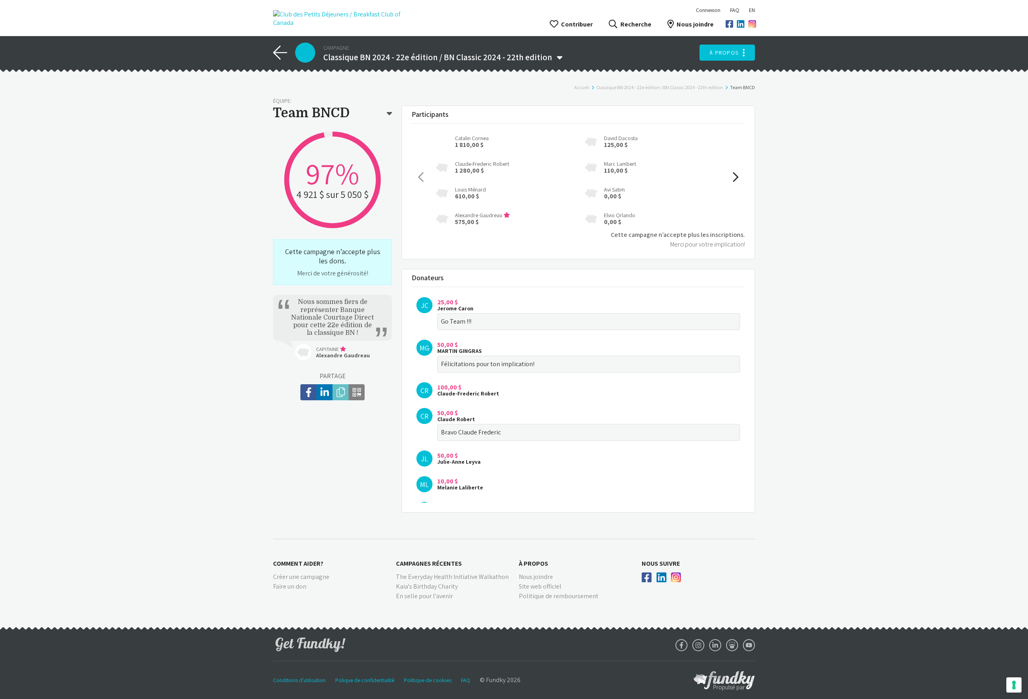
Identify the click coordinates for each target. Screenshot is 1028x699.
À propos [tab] (533, 563)
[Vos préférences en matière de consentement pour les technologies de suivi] (1014, 685)
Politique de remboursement (558, 596)
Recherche (635, 24)
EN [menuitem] (752, 10)
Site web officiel (540, 586)
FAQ (734, 10)
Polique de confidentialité (364, 680)
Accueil (581, 87)
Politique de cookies (427, 680)
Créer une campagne (301, 577)
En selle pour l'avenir (424, 596)
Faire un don (289, 586)
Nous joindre (695, 24)
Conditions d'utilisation (299, 680)
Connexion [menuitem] (708, 10)
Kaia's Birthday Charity (427, 586)
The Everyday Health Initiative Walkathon (452, 577)
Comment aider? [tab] (298, 563)
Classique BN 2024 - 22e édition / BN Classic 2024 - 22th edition (659, 87)
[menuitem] (734, 10)
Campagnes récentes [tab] (429, 563)
